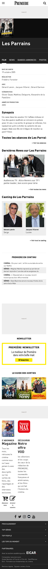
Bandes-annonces (27, 60)
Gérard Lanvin (8, 87)
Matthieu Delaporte (22, 94)
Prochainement (9, 524)
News (12, 60)
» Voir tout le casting (38, 240)
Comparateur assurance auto (11, 557)
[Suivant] (44, 215)
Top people (7, 536)
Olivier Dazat (7, 94)
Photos (42, 60)
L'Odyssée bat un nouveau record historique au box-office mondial (20, 276)
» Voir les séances (39, 143)
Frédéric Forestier (10, 79)
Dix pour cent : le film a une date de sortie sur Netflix (23, 264)
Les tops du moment (10, 542)
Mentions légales (7, 566)
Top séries (6, 530)
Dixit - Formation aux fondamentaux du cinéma (17, 561)
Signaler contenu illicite (22, 566)
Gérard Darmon (37, 87)
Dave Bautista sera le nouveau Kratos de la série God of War (23, 282)
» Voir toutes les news (37, 189)
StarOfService (32, 559)
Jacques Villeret (22, 87)
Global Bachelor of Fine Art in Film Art (14, 559)
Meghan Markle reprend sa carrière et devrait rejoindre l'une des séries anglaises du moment (21, 270)
